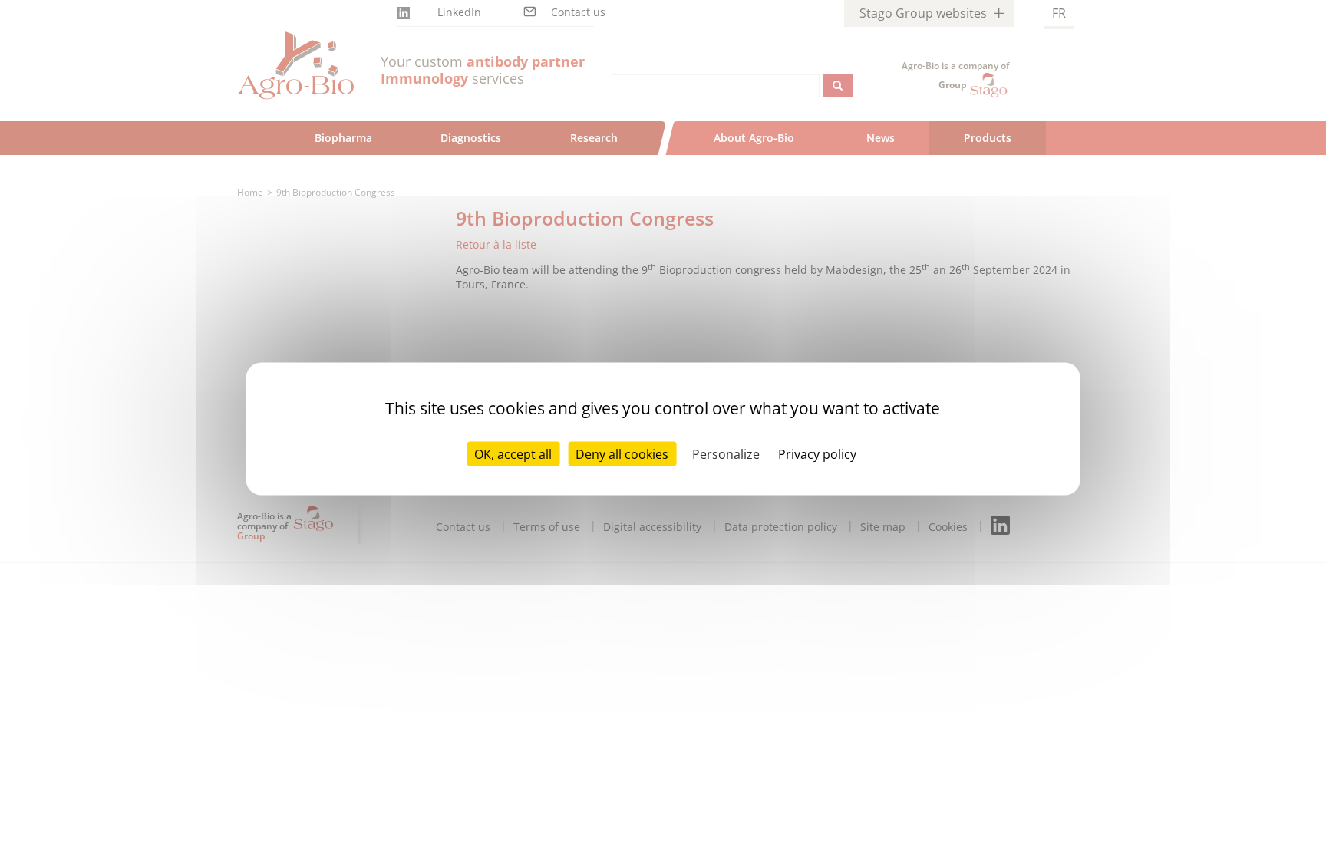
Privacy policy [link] (817, 453)
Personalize (726, 453)
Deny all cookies (622, 453)
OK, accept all (513, 453)
